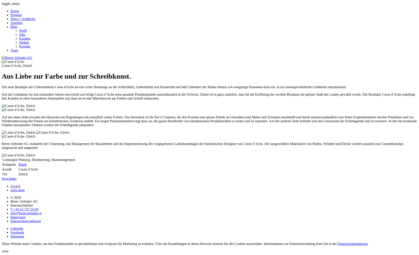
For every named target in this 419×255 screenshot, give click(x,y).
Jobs (22, 34)
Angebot (16, 23)
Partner (24, 42)
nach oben (17, 190)
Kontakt (24, 46)
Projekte (16, 15)
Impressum (18, 217)
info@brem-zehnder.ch (26, 213)
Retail (23, 164)
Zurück (15, 186)
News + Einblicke (22, 19)
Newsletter (9, 179)
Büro (13, 27)
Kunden (24, 38)
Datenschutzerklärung (25, 221)
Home (14, 11)
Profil (23, 31)
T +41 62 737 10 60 (24, 209)
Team (14, 50)
